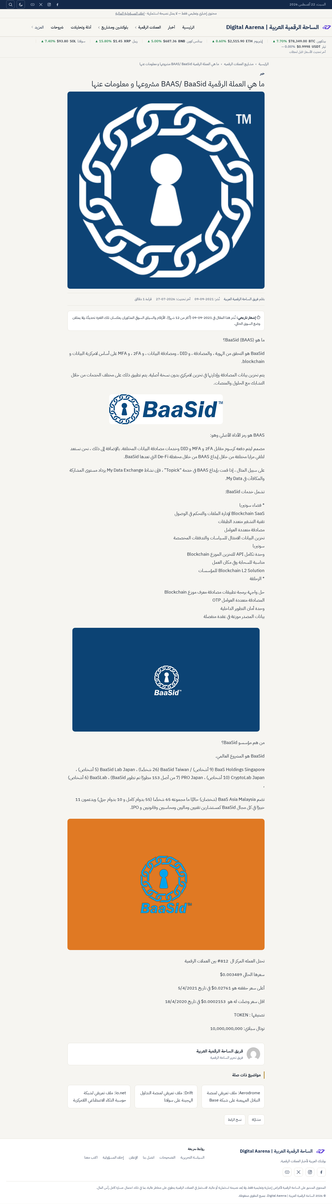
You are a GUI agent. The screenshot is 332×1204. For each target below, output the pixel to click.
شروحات (57, 27)
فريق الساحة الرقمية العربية (241, 299)
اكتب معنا (91, 1157)
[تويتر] (40, 4)
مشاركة (256, 1119)
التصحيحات (167, 1157)
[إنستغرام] (49, 4)
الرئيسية (188, 27)
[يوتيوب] (32, 4)
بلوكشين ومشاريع (114, 27)
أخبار (171, 27)
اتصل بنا (148, 1157)
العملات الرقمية (149, 27)
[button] (166, 190)
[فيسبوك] (57, 4)
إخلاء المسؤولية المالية (129, 13)
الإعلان (133, 1157)
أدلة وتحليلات (81, 27)
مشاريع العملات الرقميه (238, 63)
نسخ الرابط (234, 1119)
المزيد (39, 27)
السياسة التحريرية (192, 1157)
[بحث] (10, 4)
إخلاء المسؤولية (113, 1157)
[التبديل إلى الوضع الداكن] (21, 4)
